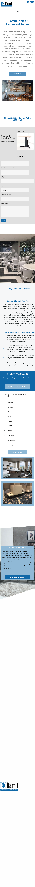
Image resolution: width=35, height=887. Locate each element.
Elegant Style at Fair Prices (19, 301)
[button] (17, 10)
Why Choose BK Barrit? (19, 289)
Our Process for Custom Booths (19, 332)
